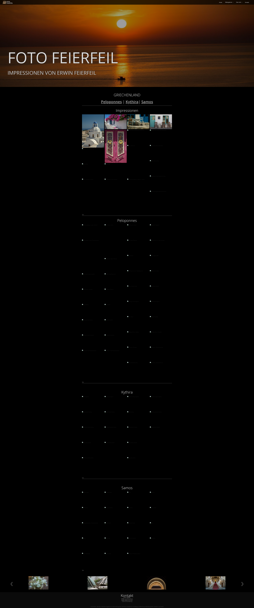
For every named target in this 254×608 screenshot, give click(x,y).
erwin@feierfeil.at (129, 599)
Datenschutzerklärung (127, 601)
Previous (11, 585)
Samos (147, 101)
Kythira (132, 101)
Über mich (238, 2)
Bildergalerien (228, 2)
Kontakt (247, 2)
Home (220, 2)
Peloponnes (111, 101)
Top (83, 214)
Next (242, 585)
